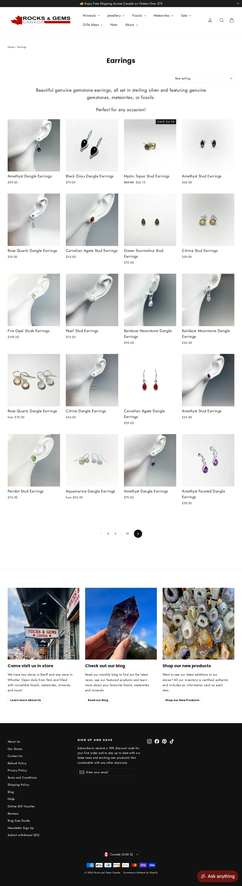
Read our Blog (98, 700)
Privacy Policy (17, 770)
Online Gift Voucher (21, 806)
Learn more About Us (25, 700)
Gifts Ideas (91, 24)
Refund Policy (17, 763)
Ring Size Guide (19, 820)
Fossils (137, 15)
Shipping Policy (18, 784)
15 (127, 534)
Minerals (90, 15)
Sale (184, 15)
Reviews (13, 813)
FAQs (11, 799)
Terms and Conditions (22, 777)
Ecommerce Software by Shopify (140, 872)
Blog (11, 792)
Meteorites (162, 15)
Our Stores (15, 749)
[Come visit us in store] (43, 624)
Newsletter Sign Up (21, 828)
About (130, 24)
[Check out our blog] (121, 624)
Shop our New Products (182, 700)
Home (11, 47)
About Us (14, 741)
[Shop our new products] (198, 624)
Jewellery (114, 15)
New (113, 24)
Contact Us (15, 756)
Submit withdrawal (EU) (23, 835)
